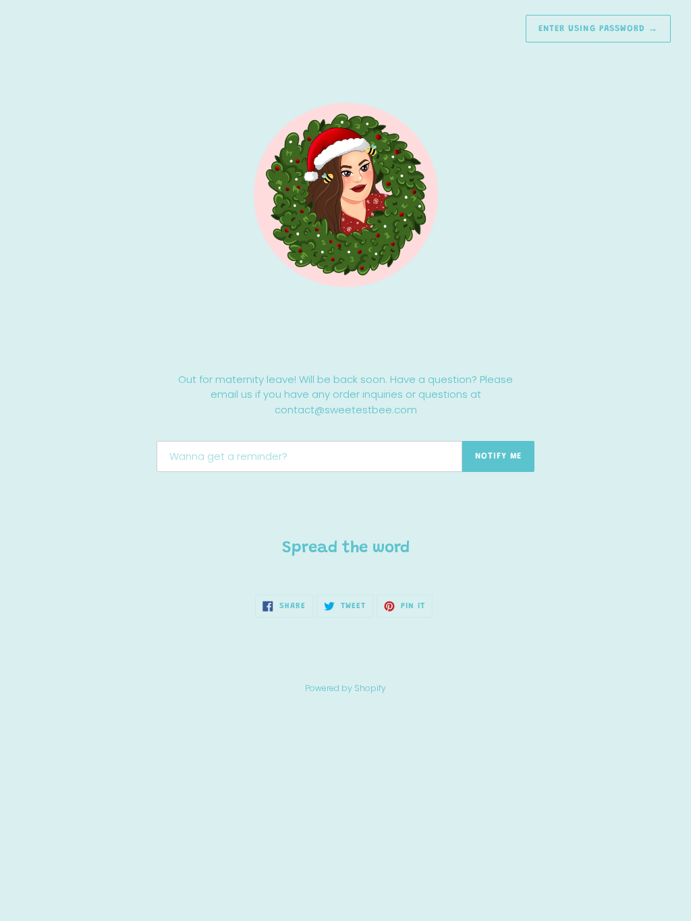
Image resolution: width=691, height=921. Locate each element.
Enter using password (598, 28)
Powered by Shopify (345, 688)
